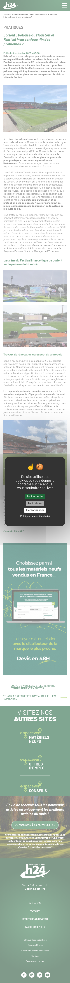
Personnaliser (35, 510)
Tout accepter (35, 496)
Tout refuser (35, 503)
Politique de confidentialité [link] (35, 516)
